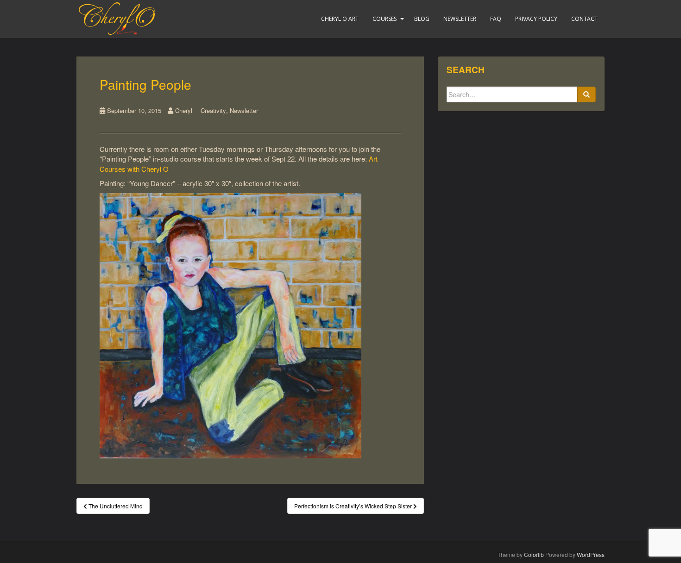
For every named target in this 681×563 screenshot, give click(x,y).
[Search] (586, 94)
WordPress (591, 554)
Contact (584, 19)
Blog (421, 19)
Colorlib (534, 554)
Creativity (213, 110)
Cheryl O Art (340, 19)
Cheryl (183, 110)
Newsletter (459, 19)
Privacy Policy (536, 19)
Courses (384, 19)
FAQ (495, 19)
